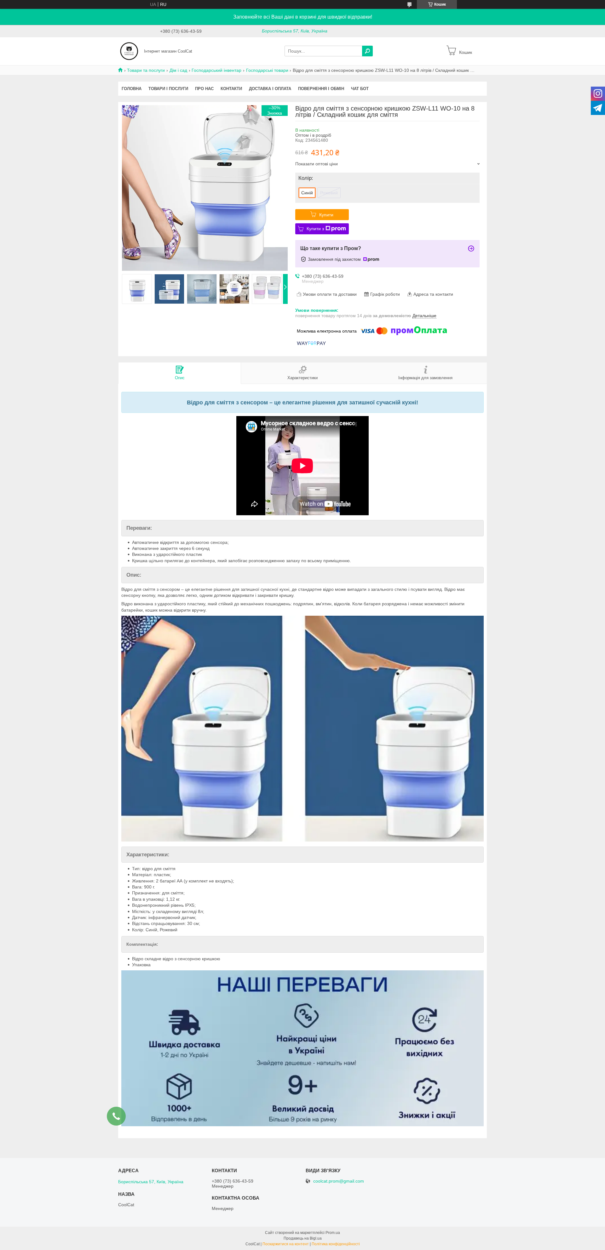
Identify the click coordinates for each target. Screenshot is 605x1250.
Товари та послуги (146, 70)
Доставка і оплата (270, 88)
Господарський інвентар (216, 70)
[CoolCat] (129, 50)
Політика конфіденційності (336, 1244)
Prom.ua (333, 1232)
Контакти (231, 88)
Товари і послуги (168, 88)
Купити (326, 214)
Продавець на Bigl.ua (303, 1238)
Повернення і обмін (321, 88)
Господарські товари (267, 70)
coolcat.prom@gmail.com (338, 1181)
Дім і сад (178, 70)
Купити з (315, 228)
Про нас (204, 88)
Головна (131, 88)
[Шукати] (367, 51)
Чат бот (360, 88)
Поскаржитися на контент (285, 1244)
